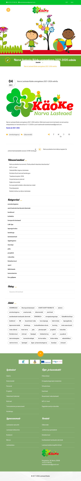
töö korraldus (42, 338)
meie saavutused (66, 325)
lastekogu (11, 232)
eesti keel (50, 312)
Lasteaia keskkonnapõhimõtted (52, 445)
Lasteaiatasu (10, 445)
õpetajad (24, 343)
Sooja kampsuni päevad (16, 179)
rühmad (24, 334)
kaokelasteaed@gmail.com (27, 2)
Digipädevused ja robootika (50, 406)
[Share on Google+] (63, 134)
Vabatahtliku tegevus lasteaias (19, 170)
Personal (9, 386)
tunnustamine (12, 273)
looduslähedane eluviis (41, 325)
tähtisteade (11, 269)
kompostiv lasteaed (14, 220)
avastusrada (27, 312)
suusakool (63, 334)
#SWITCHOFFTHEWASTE (46, 308)
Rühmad (9, 401)
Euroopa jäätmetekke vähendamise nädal (22, 185)
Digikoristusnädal (14, 182)
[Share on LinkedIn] (60, 136)
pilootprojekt (42, 329)
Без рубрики (12, 277)
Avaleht (38, 62)
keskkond (11, 212)
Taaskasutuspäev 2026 (16, 176)
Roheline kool (12, 261)
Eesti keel (45, 391)
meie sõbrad (13, 329)
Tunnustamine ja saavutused (15, 406)
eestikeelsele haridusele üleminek (19, 316)
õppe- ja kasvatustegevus (39, 343)
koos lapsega (44, 321)
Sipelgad (33, 334)
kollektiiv (11, 216)
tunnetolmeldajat (28, 338)
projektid (11, 253)
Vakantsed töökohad (12, 396)
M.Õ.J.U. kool (13, 167)
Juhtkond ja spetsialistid (49, 430)
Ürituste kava (46, 386)
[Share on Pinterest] (69, 134)
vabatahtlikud (66, 338)
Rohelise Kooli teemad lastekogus (19, 173)
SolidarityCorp (44, 334)
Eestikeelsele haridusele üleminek (52, 440)
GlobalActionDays (67, 316)
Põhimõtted (45, 376)
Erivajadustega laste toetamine (51, 381)
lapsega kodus (12, 228)
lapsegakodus (67, 321)
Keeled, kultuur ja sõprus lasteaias (19, 191)
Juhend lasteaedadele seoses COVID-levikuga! (22, 151)
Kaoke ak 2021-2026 (13, 128)
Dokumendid (10, 381)
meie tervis (24, 329)
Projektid (9, 391)
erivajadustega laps (52, 316)
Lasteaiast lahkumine (13, 430)
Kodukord (9, 435)
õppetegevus (12, 241)
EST (67, 2)
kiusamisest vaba (30, 321)
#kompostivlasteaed (27, 308)
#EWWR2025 (13, 308)
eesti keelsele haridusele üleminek (19, 208)
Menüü (8, 440)
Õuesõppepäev (14, 188)
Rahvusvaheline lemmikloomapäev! (54, 149)
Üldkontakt (45, 425)
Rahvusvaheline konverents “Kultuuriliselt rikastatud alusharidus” (29, 164)
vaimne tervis (13, 343)
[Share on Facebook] (53, 134)
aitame (60, 308)
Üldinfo (8, 376)
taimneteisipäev (14, 338)
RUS (72, 2)
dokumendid (28, 134)
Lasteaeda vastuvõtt (12, 425)
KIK (20, 321)
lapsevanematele (14, 325)
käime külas (55, 321)
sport (9, 265)
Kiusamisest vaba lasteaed (50, 396)
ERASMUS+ (38, 316)
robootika (11, 257)
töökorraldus (54, 338)
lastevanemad (12, 236)
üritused (63, 343)
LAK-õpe (10, 224)
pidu (9, 249)
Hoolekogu (9, 411)
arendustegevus (14, 134)
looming (54, 325)
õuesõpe (10, 245)
